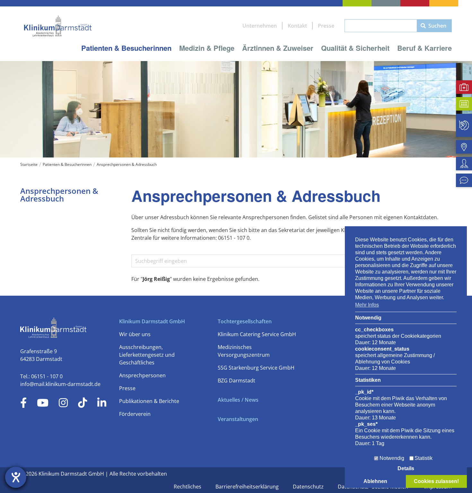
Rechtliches (188, 486)
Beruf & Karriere (424, 48)
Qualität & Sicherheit (355, 48)
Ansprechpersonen (142, 375)
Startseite (29, 164)
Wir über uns (135, 334)
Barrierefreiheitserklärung (247, 486)
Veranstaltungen (238, 419)
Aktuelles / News (238, 399)
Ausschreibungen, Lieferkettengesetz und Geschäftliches (147, 355)
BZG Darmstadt (236, 380)
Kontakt (297, 25)
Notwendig (392, 458)
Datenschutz (309, 486)
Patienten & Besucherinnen (126, 48)
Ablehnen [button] (375, 481)
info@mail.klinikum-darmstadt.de (60, 384)
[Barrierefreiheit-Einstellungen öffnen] (15, 477)
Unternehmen (259, 25)
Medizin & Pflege (206, 48)
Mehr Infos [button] (367, 305)
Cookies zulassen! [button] (436, 481)
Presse (326, 25)
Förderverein (135, 413)
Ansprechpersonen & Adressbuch (127, 164)
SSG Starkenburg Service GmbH (256, 367)
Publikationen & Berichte (149, 401)
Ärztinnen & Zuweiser (277, 48)
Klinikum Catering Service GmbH (257, 334)
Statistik (424, 458)
